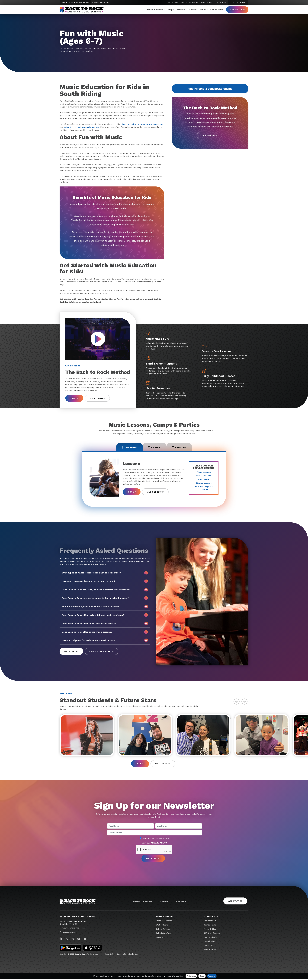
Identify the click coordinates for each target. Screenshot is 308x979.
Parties (181, 9)
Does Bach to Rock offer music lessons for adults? (89, 623)
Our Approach (209, 135)
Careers (159, 937)
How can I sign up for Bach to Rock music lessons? (89, 640)
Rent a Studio (210, 937)
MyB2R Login (178, 2)
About (202, 9)
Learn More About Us (101, 651)
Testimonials (210, 925)
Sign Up (74, 398)
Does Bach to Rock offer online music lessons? (87, 632)
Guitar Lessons (203, 476)
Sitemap (137, 954)
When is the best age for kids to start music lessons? (90, 606)
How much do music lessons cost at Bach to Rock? (89, 581)
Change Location (100, 2)
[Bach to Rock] (82, 9)
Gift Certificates (212, 933)
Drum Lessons (204, 479)
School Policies (163, 929)
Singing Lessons (204, 483)
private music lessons (88, 127)
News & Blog (210, 929)
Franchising (192, 2)
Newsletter (206, 2)
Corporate (211, 916)
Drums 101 (158, 124)
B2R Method (210, 921)
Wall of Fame (216, 9)
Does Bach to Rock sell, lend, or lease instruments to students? (96, 589)
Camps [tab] (155, 447)
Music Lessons (155, 9)
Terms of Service (124, 954)
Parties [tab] (180, 447)
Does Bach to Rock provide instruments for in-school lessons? (95, 598)
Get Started (71, 651)
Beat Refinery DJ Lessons (203, 487)
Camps (170, 9)
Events (192, 9)
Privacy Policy (109, 954)
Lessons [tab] (131, 447)
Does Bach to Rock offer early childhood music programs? (93, 615)
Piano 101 (125, 124)
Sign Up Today (237, 10)
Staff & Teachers (164, 921)
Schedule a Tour (163, 933)
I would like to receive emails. (155, 838)
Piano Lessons (204, 472)
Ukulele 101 (146, 124)
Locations (208, 945)
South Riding (164, 916)
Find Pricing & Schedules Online (210, 88)
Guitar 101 (135, 124)
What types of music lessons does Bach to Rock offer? (91, 572)
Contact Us (220, 2)
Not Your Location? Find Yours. (72, 928)
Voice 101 (68, 127)
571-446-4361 (239, 2)
